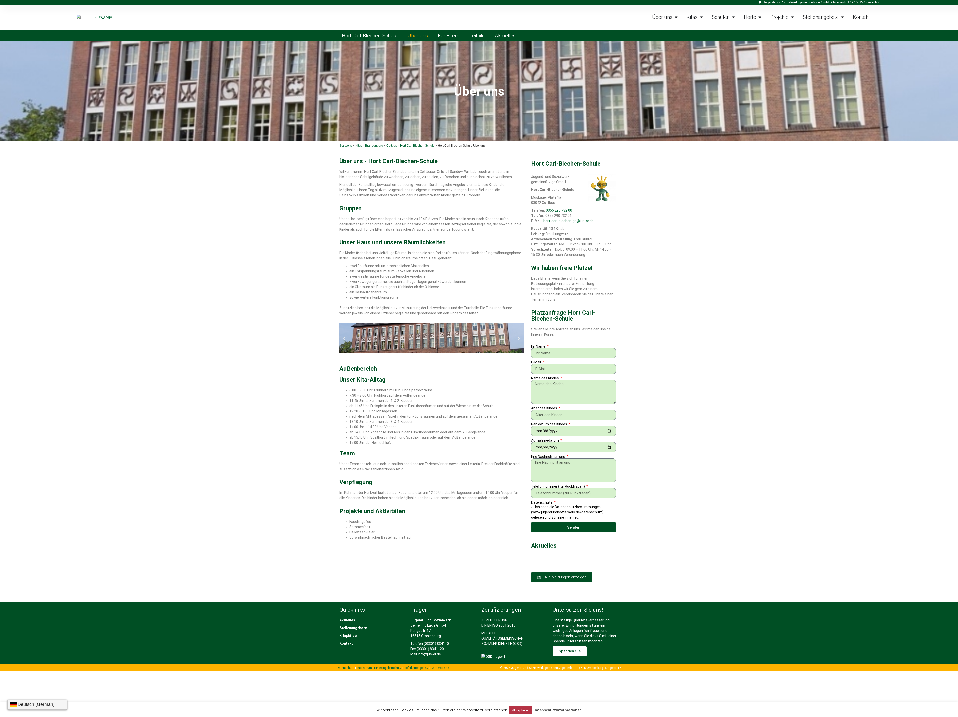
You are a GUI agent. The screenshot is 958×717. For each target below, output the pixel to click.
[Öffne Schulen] (733, 17)
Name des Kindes (545, 378)
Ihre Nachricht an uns (548, 456)
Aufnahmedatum (545, 440)
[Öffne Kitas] (701, 17)
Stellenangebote (353, 628)
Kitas (358, 145)
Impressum (364, 668)
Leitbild (477, 36)
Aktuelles (505, 36)
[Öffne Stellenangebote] (842, 17)
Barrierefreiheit (441, 668)
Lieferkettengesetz (416, 668)
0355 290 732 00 (559, 210)
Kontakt (346, 643)
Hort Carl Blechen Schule (417, 145)
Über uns (418, 36)
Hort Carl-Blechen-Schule (370, 36)
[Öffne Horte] (759, 17)
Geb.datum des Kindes (549, 424)
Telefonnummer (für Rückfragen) (558, 486)
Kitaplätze (348, 636)
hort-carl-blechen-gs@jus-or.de (568, 221)
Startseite (345, 145)
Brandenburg (374, 145)
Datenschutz (542, 502)
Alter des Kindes (544, 408)
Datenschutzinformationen (557, 710)
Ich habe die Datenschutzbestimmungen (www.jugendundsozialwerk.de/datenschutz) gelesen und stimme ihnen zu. (567, 512)
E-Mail (536, 362)
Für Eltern (448, 36)
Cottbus (391, 145)
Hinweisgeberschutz (388, 668)
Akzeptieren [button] (520, 710)
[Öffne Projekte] (792, 17)
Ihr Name (538, 346)
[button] (344, 338)
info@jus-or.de (429, 654)
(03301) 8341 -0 (436, 644)
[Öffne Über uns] (676, 17)
